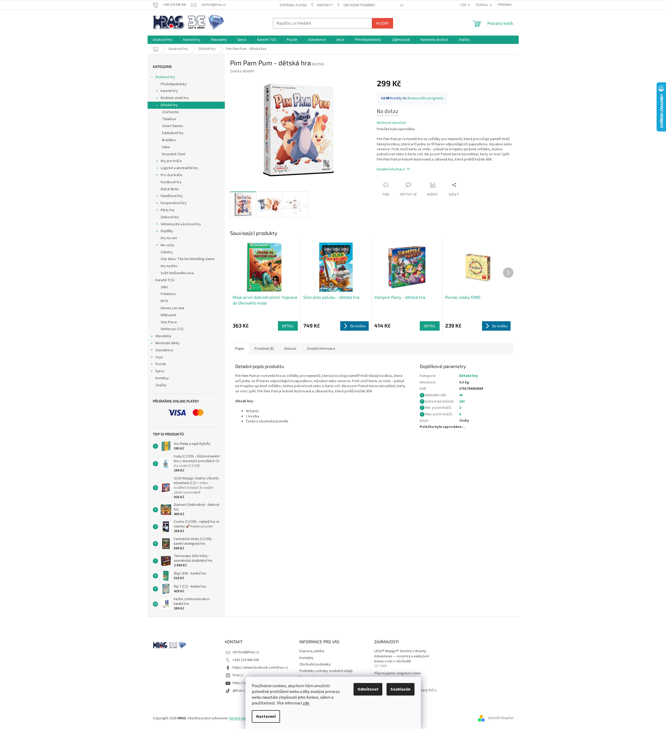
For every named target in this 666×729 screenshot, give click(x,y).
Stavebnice (164, 350)
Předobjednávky (174, 84)
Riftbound (168, 315)
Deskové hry (165, 77)
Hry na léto (169, 266)
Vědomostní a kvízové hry (181, 224)
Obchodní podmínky (359, 5)
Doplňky (167, 231)
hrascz (238, 675)
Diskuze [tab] (290, 348)
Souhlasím (400, 689)
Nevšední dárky (167, 343)
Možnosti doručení (391, 122)
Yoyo (159, 357)
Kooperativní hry (174, 203)
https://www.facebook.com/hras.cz (260, 667)
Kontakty (325, 5)
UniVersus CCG (172, 329)
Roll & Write (170, 189)
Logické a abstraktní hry (179, 168)
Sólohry (167, 252)
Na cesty (167, 245)
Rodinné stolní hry (175, 98)
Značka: (242, 71)
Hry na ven (169, 238)
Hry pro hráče (171, 161)
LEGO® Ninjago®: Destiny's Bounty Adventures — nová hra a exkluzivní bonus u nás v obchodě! (401, 656)
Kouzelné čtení (173, 154)
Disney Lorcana (172, 308)
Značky (161, 385)
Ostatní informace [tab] (321, 348)
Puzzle (160, 364)
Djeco (159, 371)
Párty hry (168, 210)
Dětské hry (169, 105)
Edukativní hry (173, 133)
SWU (164, 287)
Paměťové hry (172, 196)
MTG (164, 301)
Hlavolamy (163, 336)
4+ (461, 395)
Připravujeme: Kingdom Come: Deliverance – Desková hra (397, 676)
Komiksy (162, 378)
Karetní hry (169, 91)
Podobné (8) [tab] (264, 348)
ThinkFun (169, 119)
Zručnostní (170, 112)
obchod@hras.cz (246, 652)
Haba (166, 147)
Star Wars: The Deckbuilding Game (188, 259)
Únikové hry (170, 217)
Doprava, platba (293, 5)
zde (306, 703)
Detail (288, 326)
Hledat (382, 23)
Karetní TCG (164, 280)
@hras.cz (240, 690)
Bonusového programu (425, 98)
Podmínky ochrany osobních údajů (325, 671)
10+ (462, 401)
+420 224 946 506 (246, 660)
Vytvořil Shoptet (500, 718)
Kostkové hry (171, 182)
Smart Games (172, 126)
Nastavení (266, 716)
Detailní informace (391, 169)
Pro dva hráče (171, 175)
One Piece (169, 322)
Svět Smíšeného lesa (177, 273)
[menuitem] (163, 40)
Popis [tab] (239, 348)
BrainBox (169, 140)
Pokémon (168, 294)
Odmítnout (367, 689)
